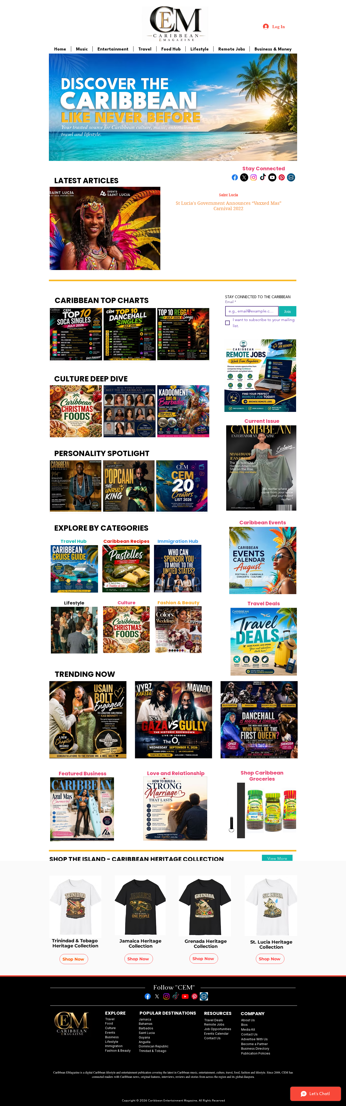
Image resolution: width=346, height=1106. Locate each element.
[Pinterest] (282, 177)
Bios (244, 1025)
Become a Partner (254, 1044)
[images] (291, 177)
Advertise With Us (254, 1039)
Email (230, 302)
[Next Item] (91, 569)
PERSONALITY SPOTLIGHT (101, 453)
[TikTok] (263, 177)
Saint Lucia (228, 195)
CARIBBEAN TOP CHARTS (102, 300)
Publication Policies (255, 1053)
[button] (276, 810)
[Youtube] (272, 177)
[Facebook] (235, 177)
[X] (244, 177)
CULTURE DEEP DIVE (91, 378)
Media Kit (248, 1029)
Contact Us (249, 1034)
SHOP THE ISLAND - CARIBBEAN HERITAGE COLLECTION (136, 859)
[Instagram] (253, 177)
